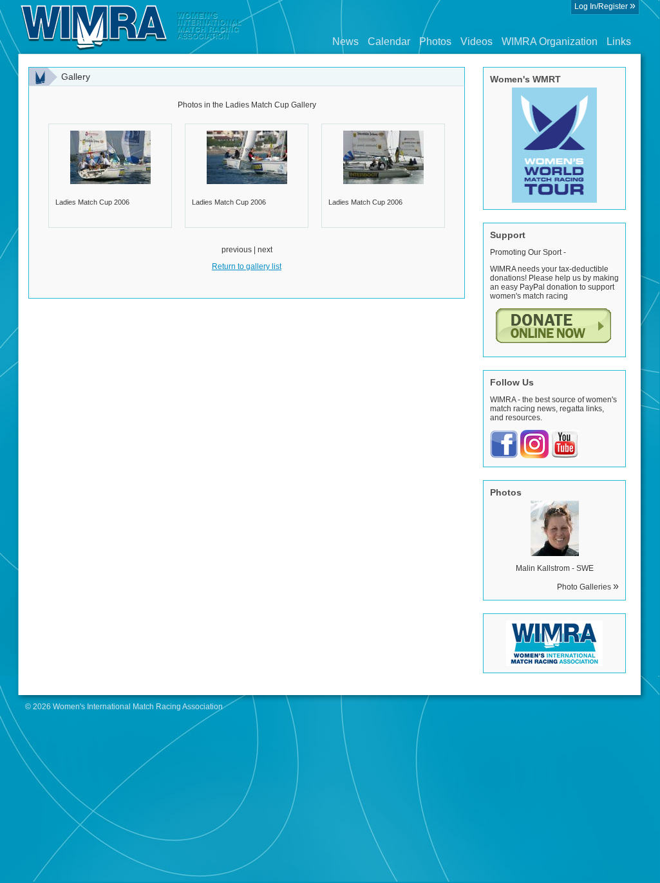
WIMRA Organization (550, 41)
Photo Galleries (588, 586)
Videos (476, 41)
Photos (435, 41)
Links (619, 41)
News (345, 41)
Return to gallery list (246, 266)
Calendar (389, 41)
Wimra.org (131, 27)
